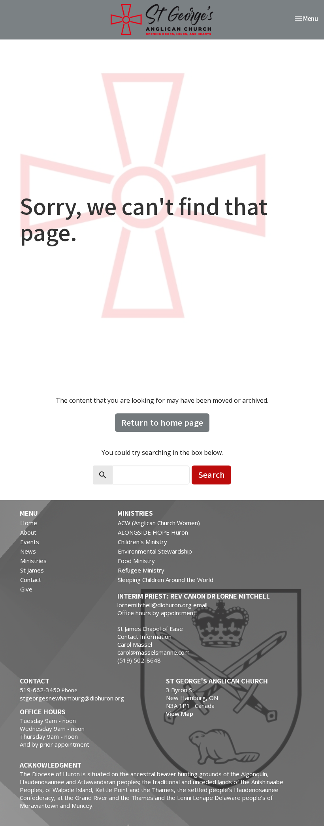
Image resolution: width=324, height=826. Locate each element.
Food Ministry (136, 561)
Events (29, 542)
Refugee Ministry (141, 570)
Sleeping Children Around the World (165, 580)
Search (211, 474)
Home (28, 523)
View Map (179, 713)
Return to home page (162, 422)
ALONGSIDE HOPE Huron (153, 532)
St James (32, 570)
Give (26, 589)
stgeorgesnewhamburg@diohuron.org (72, 698)
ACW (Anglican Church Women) (159, 523)
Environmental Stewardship (155, 551)
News (28, 551)
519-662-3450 (40, 690)
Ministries (33, 561)
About (28, 532)
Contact (30, 580)
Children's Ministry (142, 542)
